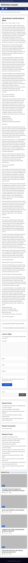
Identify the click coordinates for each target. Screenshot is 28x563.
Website (3, 371)
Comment (4, 341)
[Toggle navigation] (6, 8)
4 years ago (5, 23)
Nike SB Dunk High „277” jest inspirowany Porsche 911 (13, 449)
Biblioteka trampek (9, 5)
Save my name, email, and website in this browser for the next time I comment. (13, 380)
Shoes (3, 485)
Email (3, 365)
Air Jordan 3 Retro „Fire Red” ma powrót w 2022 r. (13, 323)
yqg (11, 23)
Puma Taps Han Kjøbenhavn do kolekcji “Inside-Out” (14, 328)
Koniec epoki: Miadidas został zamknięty (10, 409)
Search (3, 391)
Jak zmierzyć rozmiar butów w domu (10, 436)
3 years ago (5, 492)
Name (3, 358)
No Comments (17, 23)
